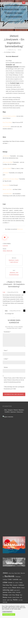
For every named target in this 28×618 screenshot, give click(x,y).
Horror (19, 587)
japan (11, 590)
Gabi (4, 292)
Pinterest (16, 410)
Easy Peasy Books (7, 122)
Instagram (10, 410)
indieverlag (6, 590)
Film (10, 585)
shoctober (4, 599)
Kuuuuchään (6, 185)
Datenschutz (20, 412)
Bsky (6, 410)
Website (6, 367)
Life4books (8, 2)
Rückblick (10, 597)
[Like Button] (5, 237)
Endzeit (17, 582)
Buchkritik (9, 576)
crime (5, 582)
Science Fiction (15, 597)
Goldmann (21, 585)
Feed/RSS (7, 412)
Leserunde (18, 592)
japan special (17, 590)
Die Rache (5, 172)
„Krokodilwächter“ (7, 193)
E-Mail (6, 359)
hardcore (10, 587)
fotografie (15, 585)
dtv (14, 582)
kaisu (19, 49)
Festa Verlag (6, 585)
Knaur (10, 592)
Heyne (14, 587)
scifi (21, 597)
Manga (17, 595)
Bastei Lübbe (17, 573)
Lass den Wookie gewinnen (9, 116)
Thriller (15, 600)
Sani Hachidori (6, 126)
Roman (5, 597)
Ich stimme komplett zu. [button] (8, 614)
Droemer (10, 582)
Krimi (13, 592)
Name (6, 350)
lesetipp (5, 595)
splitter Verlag (9, 599)
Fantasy (21, 582)
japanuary (5, 592)
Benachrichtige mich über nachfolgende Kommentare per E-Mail (14, 387)
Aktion (4, 250)
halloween (5, 587)
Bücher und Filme (7, 189)
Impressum (13, 412)
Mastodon (21, 410)
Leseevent (5, 245)
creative (20, 579)
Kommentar (7, 331)
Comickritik (15, 579)
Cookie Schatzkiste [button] (7, 611)
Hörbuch (22, 587)
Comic (10, 579)
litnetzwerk (9, 250)
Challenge (5, 579)
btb (3, 576)
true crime (20, 599)
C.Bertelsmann (18, 576)
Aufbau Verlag (11, 573)
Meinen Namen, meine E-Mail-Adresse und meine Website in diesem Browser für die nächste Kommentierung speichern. (14, 380)
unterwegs (5, 602)
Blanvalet (23, 573)
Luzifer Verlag (11, 595)
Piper (21, 595)
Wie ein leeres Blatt (8, 162)
